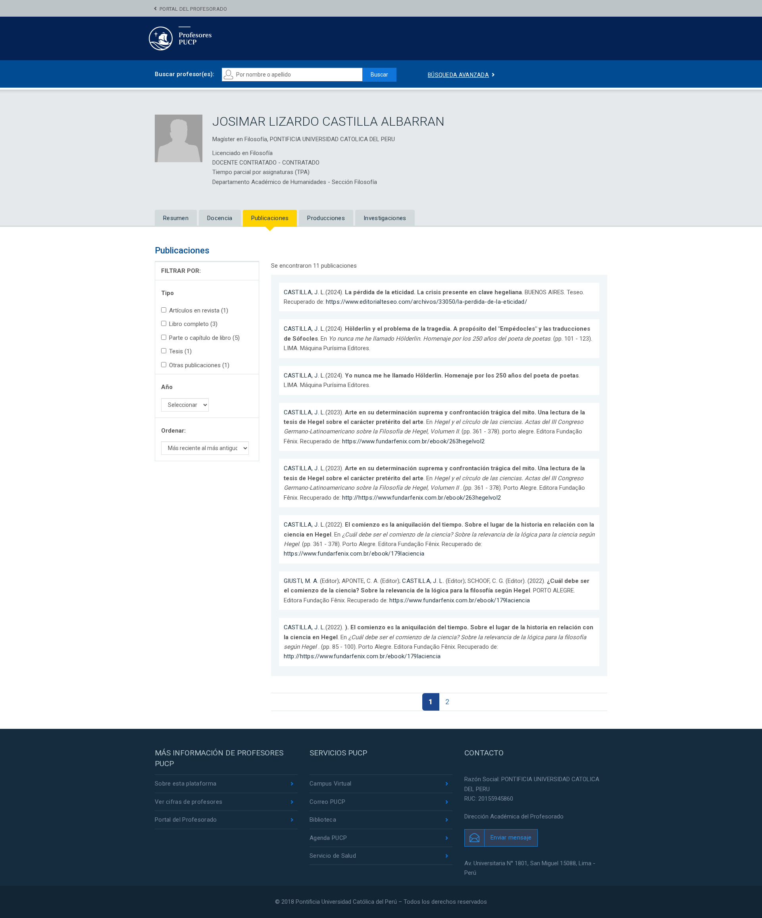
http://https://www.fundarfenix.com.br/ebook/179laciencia (362, 656)
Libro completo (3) (193, 324)
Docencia (219, 218)
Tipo (167, 293)
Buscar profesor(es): (184, 74)
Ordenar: (173, 430)
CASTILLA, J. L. (305, 292)
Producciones (326, 218)
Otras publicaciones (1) (199, 365)
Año (167, 387)
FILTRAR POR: (181, 270)
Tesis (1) (180, 351)
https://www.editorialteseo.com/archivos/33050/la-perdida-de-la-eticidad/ (426, 301)
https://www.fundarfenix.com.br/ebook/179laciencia (354, 553)
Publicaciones (270, 218)
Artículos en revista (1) (198, 310)
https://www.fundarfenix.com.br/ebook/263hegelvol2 (413, 441)
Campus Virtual (330, 783)
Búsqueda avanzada (458, 75)
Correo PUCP (327, 801)
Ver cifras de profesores (188, 801)
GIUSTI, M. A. (301, 581)
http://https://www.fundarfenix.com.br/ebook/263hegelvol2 (421, 497)
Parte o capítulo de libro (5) (204, 337)
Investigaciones (385, 218)
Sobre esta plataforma (185, 783)
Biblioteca (323, 819)
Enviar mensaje (511, 837)
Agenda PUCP (328, 837)
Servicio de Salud (333, 855)
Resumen (176, 218)
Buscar (379, 74)
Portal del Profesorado (193, 9)
